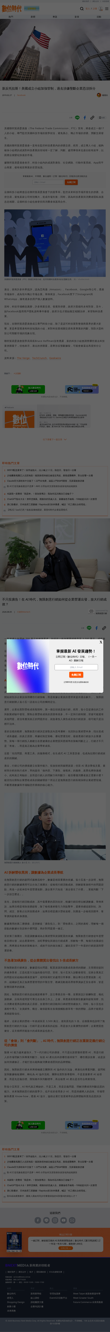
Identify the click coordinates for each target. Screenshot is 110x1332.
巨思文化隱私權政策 (81, 682)
